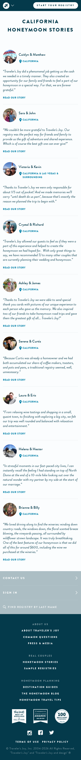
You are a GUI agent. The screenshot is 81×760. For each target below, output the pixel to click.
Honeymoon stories (40, 662)
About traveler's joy (40, 630)
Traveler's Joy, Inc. (21, 749)
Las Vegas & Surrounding (40, 175)
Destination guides (40, 687)
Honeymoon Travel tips (40, 700)
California (31, 61)
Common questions (40, 637)
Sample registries (40, 668)
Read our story (14, 97)
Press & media (40, 643)
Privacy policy (55, 742)
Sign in (10, 593)
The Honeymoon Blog (40, 693)
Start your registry (56, 5)
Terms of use (27, 742)
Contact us (14, 578)
